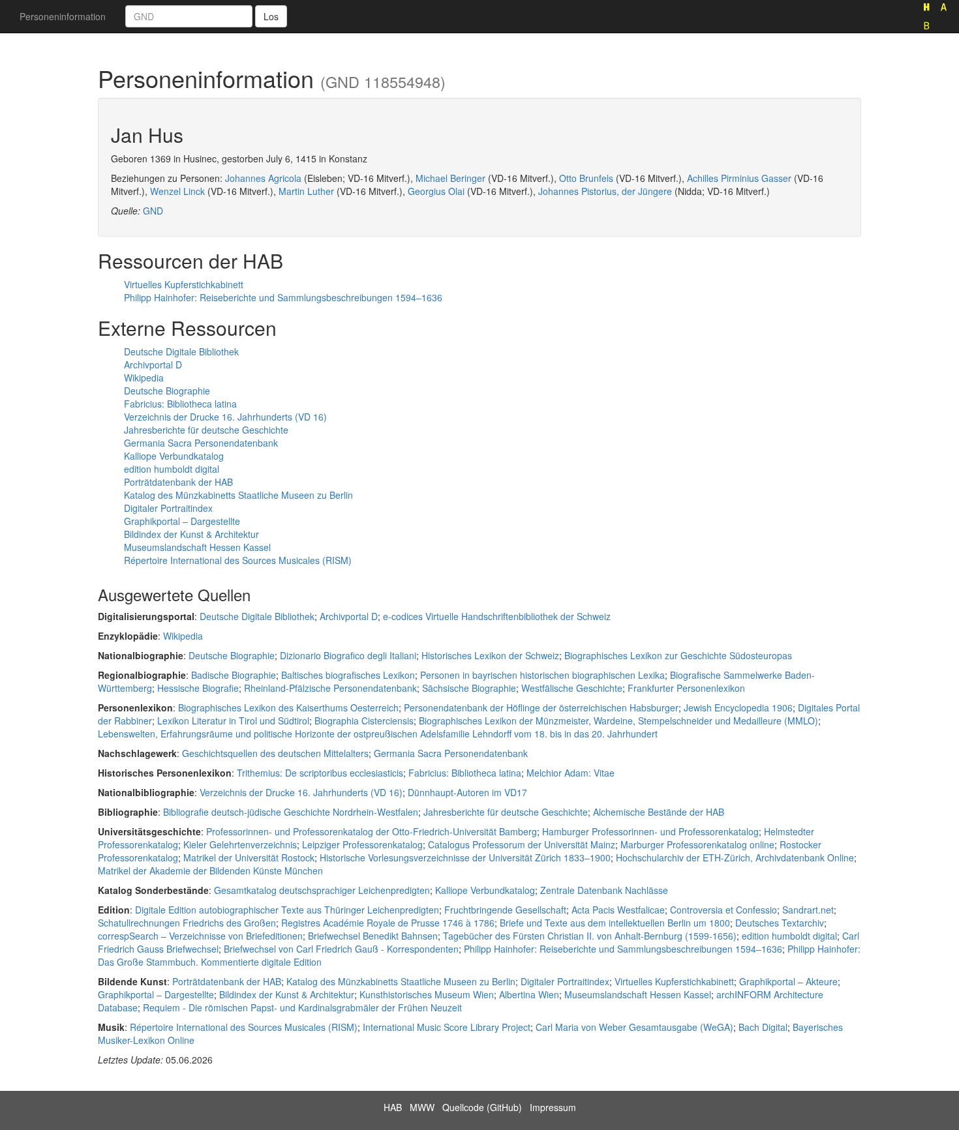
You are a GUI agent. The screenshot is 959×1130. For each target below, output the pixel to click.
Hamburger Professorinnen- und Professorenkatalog (650, 831)
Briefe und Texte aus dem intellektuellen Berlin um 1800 (615, 922)
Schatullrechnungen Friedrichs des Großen (187, 922)
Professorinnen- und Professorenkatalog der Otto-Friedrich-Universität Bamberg (371, 831)
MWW (422, 1107)
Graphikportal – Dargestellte (182, 521)
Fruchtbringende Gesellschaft (505, 909)
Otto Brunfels (586, 178)
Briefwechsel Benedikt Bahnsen (373, 935)
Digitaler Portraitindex (168, 507)
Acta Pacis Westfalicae (618, 909)
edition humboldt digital (171, 468)
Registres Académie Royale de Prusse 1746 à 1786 (388, 922)
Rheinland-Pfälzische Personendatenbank (330, 687)
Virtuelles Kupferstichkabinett (183, 284)
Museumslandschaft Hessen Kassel (197, 547)
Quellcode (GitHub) (482, 1107)
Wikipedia (144, 377)
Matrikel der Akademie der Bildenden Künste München (210, 870)
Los (271, 16)
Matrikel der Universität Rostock (248, 857)
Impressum (553, 1107)
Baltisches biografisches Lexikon (348, 674)
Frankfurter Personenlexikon (686, 687)
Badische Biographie (233, 674)
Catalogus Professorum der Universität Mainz (521, 844)
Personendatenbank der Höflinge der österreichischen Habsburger (541, 707)
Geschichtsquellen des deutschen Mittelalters (275, 753)
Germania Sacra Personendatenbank (201, 442)
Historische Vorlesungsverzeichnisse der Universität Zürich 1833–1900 (465, 857)
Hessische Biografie (198, 687)
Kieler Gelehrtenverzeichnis (240, 844)
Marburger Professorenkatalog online (697, 844)
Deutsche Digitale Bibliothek (181, 351)
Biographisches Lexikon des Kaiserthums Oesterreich (288, 707)
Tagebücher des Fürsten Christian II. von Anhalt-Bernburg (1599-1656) (590, 935)
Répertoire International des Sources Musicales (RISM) (238, 560)
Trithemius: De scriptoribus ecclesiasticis (320, 772)
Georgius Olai (436, 191)
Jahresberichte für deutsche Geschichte (206, 429)
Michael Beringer (450, 178)
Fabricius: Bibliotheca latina (180, 403)
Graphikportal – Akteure (788, 981)
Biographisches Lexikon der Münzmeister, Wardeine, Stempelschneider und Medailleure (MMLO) (618, 720)
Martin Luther (306, 191)
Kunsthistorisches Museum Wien (426, 994)
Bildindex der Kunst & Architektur (191, 534)
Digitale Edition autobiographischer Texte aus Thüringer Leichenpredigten (287, 909)
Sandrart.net (808, 909)
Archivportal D (153, 364)
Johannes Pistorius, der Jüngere (605, 191)
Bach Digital (762, 1026)
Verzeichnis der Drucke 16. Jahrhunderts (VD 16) (225, 416)
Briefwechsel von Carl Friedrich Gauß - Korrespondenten (341, 948)
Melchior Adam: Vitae (570, 772)
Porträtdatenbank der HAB (178, 481)
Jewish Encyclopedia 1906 (738, 707)
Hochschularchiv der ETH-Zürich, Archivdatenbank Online (735, 857)
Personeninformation (63, 16)
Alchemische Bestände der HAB (658, 811)
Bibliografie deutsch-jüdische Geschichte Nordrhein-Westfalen (290, 811)
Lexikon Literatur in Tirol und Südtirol (233, 720)
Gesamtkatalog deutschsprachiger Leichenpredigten (322, 890)
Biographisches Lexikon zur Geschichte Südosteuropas (678, 655)
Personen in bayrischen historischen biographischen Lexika (542, 674)
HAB (393, 1107)
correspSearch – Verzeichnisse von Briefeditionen (200, 935)
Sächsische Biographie (469, 687)
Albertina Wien (529, 994)
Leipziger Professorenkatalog (362, 844)
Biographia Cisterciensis (364, 720)
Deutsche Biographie (167, 390)
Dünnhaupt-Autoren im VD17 (467, 792)
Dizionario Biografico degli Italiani (348, 655)
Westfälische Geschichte (571, 687)
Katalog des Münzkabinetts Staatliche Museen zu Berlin (238, 494)
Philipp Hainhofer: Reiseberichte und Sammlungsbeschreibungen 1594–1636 (283, 297)
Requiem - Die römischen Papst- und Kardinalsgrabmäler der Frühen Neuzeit (302, 1007)
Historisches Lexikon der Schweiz (490, 655)
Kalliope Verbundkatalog (174, 455)
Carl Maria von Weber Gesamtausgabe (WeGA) (634, 1026)
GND (153, 210)
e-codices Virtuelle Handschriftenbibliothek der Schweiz (497, 616)
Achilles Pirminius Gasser (739, 178)
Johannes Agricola (263, 178)
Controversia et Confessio (723, 909)
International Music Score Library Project (446, 1026)
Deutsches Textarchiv (779, 922)
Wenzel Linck (177, 191)
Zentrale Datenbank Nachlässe (604, 890)
